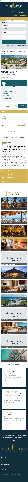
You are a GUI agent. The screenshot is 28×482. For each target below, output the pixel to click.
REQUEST (6, 405)
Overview (4, 112)
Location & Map (6, 174)
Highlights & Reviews (8, 178)
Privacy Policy (18, 474)
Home (3, 51)
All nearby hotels (14, 364)
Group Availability (22, 45)
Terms (13, 474)
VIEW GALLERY (9, 56)
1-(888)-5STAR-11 (20, 15)
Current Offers (6, 171)
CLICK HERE (6, 427)
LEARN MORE (7, 384)
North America (10, 51)
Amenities (4, 181)
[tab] (14, 111)
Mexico (18, 51)
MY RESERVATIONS (21, 12)
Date (4, 22)
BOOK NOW (22, 105)
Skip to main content (5, 1)
